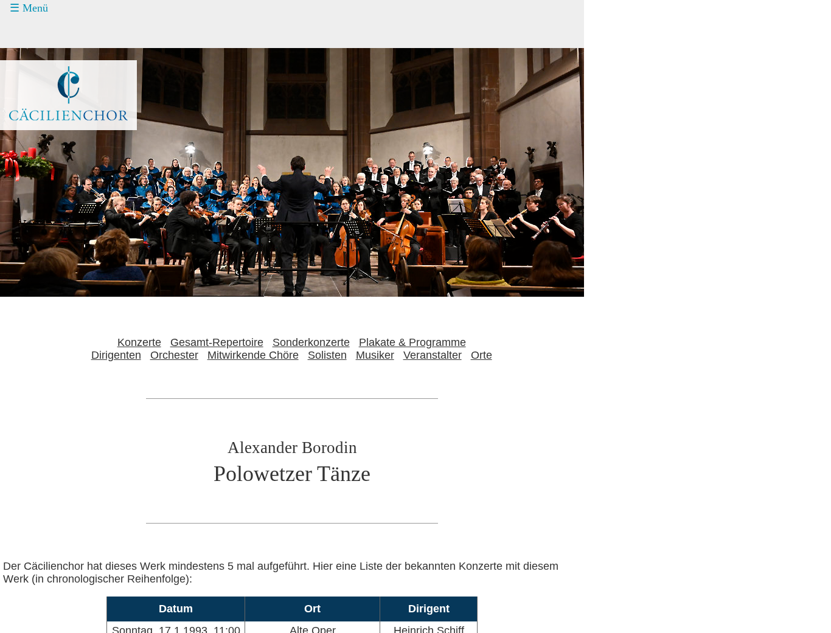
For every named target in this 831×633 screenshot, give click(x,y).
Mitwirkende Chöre (253, 355)
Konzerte (44, 32)
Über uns (44, 124)
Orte (481, 355)
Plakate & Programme (412, 342)
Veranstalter (432, 355)
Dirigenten (116, 355)
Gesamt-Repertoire (216, 342)
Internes (34, 146)
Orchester (174, 355)
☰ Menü (29, 8)
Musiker (375, 355)
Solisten (327, 355)
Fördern (41, 78)
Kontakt (41, 101)
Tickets (31, 55)
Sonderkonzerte (311, 342)
